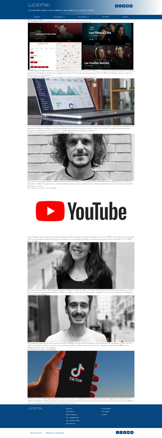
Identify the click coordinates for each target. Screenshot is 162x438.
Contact (125, 17)
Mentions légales (36, 433)
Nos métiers (70, 411)
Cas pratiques (106, 408)
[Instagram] (120, 6)
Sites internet (70, 423)
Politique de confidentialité (55, 433)
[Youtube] (127, 6)
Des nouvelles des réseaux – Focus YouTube (42, 188)
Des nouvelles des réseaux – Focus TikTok (42, 349)
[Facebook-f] (116, 6)
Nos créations (82, 17)
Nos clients (105, 17)
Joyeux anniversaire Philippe (37, 294)
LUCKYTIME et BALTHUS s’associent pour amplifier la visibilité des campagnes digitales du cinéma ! (62, 77)
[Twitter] (123, 6)
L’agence (37, 17)
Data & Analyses (71, 414)
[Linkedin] (131, 6)
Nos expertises (58, 17)
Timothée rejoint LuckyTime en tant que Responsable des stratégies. (51, 133)
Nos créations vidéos (73, 420)
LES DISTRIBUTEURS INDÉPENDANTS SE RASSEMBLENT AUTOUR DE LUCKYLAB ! (59, 22)
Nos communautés (72, 417)
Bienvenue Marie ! (34, 241)
